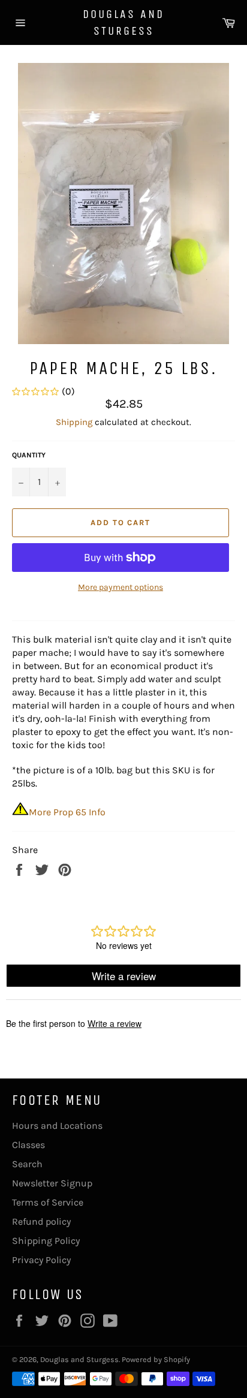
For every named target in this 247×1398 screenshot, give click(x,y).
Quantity (29, 455)
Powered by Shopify (156, 1359)
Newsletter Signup (52, 1183)
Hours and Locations (57, 1125)
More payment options (120, 587)
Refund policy (41, 1221)
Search (27, 1164)
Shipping (74, 422)
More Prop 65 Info (67, 812)
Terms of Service (47, 1202)
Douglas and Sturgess (123, 22)
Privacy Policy (41, 1260)
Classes (28, 1144)
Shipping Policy (46, 1240)
